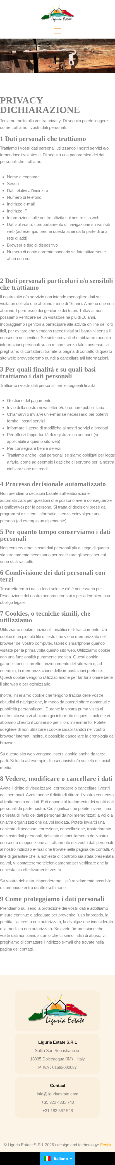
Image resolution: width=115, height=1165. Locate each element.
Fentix (105, 1144)
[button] (57, 31)
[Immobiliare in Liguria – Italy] (57, 13)
